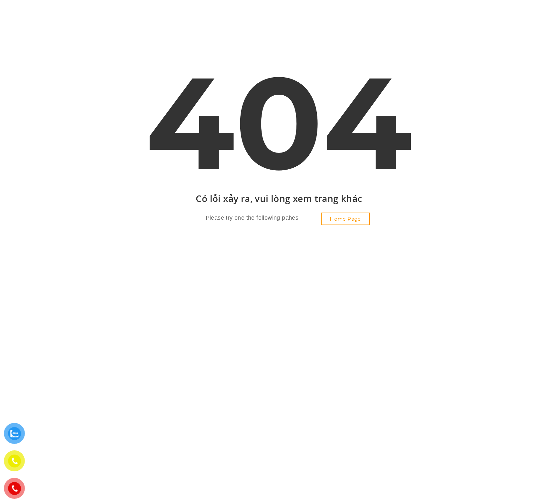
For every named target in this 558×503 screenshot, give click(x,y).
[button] (345, 219)
